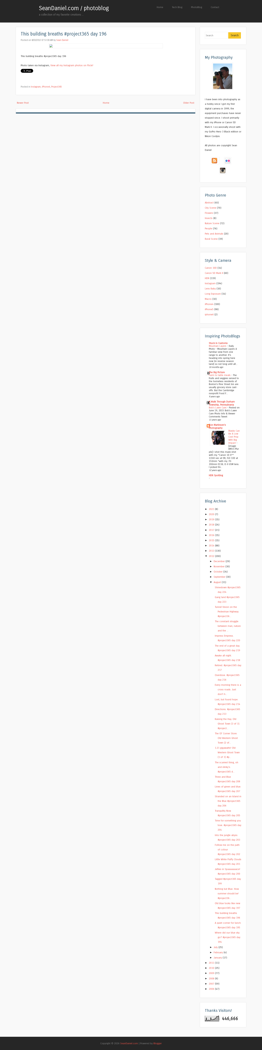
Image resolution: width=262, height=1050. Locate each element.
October (218, 571)
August (218, 582)
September (220, 576)
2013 (212, 550)
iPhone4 (46, 86)
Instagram (36, 86)
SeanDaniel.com (129, 1043)
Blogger (157, 1043)
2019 (212, 519)
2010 (212, 968)
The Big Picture (217, 372)
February (219, 952)
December (220, 561)
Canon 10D (211, 267)
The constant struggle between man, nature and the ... (228, 626)
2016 (212, 535)
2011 (212, 962)
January (218, 957)
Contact (215, 7)
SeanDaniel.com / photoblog (74, 8)
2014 (212, 545)
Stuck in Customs (218, 343)
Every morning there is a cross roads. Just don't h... (228, 689)
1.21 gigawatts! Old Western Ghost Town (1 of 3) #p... (227, 752)
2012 (212, 556)
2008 (212, 978)
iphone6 (209, 314)
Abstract (209, 202)
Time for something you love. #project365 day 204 (228, 825)
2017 (212, 530)
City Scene (210, 207)
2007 (212, 983)
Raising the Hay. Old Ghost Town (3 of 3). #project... (227, 724)
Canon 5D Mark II (214, 273)
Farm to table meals (220, 375)
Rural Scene (211, 238)
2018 (212, 524)
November (219, 566)
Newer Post (23, 102)
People (208, 228)
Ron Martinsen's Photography (217, 426)
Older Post (188, 102)
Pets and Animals (214, 233)
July (216, 947)
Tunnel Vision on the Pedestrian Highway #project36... (227, 612)
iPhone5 (209, 309)
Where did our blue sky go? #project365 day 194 (227, 937)
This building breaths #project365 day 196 (63, 34)
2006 (212, 988)
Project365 (56, 86)
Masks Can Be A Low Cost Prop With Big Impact (234, 437)
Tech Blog (177, 7)
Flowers (209, 212)
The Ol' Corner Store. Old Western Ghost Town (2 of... (226, 738)
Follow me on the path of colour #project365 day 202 (227, 849)
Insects (209, 218)
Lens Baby (210, 288)
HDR (207, 278)
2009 (212, 973)
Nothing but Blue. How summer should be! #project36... (227, 893)
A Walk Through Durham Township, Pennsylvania (222, 403)
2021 (212, 509)
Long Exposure (213, 293)
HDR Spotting (216, 475)
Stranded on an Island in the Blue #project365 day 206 (228, 801)
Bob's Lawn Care (218, 407)
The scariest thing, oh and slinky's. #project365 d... (226, 767)
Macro (208, 298)
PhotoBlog (196, 7)
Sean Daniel (62, 40)
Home (160, 7)
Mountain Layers (218, 346)
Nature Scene (212, 223)
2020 (212, 514)
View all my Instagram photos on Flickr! (71, 65)
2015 (212, 540)
